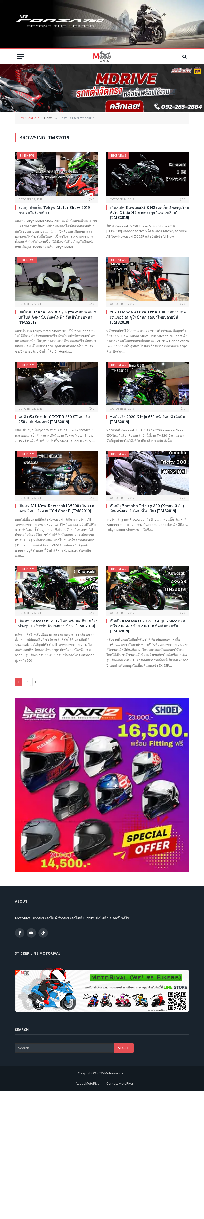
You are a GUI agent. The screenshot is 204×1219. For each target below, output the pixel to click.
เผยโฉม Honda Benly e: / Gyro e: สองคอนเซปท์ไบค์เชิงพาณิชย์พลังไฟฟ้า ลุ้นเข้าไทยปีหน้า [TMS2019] (57, 317)
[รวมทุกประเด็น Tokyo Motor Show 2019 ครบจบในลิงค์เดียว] (56, 174)
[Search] (184, 56)
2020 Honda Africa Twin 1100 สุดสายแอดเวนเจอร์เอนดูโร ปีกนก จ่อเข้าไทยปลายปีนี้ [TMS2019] (148, 317)
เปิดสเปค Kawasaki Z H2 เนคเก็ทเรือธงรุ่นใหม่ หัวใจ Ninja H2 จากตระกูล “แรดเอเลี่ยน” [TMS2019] (149, 212)
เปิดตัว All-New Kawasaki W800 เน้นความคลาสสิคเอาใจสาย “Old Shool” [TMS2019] (56, 508)
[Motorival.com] (102, 56)
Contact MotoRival (120, 1083)
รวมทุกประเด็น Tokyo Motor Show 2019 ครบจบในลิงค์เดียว (54, 210)
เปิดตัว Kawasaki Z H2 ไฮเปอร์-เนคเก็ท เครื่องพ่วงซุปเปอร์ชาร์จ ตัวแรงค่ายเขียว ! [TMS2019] (57, 623)
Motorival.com (115, 1073)
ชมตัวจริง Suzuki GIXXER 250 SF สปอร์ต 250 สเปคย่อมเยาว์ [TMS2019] (54, 419)
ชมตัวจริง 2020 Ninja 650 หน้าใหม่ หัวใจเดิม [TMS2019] (147, 419)
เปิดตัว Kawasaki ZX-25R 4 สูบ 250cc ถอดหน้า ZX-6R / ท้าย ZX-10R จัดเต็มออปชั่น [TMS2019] (147, 625)
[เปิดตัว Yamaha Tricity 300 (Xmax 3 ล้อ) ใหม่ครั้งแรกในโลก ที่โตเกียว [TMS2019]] (147, 473)
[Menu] (20, 56)
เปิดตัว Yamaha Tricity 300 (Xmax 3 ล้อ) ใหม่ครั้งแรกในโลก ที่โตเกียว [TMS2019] (147, 508)
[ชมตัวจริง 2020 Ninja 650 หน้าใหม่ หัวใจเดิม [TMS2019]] (147, 384)
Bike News (27, 155)
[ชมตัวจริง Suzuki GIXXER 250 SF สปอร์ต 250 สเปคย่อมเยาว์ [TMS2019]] (56, 384)
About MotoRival (88, 1083)
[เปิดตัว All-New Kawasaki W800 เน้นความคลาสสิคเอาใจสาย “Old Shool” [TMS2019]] (56, 473)
